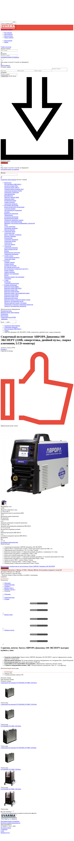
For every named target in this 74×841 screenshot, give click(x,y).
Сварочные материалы (11, 254)
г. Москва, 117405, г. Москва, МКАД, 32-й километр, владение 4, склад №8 (38, 570)
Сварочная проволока (11, 247)
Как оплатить (8, 34)
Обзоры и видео (9, 589)
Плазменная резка (6, 311)
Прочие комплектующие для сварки (15, 303)
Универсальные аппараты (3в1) (14, 189)
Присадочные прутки (11, 249)
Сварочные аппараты (11, 204)
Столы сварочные (9, 226)
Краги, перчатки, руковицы (12, 234)
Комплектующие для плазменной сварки (17, 293)
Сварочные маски (9, 231)
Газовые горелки (9, 262)
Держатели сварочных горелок (13, 220)
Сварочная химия (9, 259)
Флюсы (6, 251)
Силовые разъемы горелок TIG (13, 675)
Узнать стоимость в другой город (11, 573)
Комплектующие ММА (11, 286)
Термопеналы (8, 215)
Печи (6, 225)
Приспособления (9, 230)
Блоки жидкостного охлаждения (14, 207)
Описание (7, 583)
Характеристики (9, 584)
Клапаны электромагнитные (13, 221)
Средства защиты (9, 244)
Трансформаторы (9, 194)
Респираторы (8, 238)
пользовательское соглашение (10, 57)
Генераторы (4, 314)
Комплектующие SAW (11, 296)
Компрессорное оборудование (10, 312)
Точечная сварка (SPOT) (11, 187)
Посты (6, 275)
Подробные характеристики (9, 542)
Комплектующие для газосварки (14, 277)
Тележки (7, 212)
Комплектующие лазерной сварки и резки (17, 299)
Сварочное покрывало (11, 239)
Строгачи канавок (9, 208)
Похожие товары (6, 681)
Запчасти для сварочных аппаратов (15, 306)
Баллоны (7, 260)
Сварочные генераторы (11, 192)
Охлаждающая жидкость (11, 257)
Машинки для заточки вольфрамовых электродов (19, 223)
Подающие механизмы (11, 205)
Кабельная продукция (11, 298)
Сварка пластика (9, 202)
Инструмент (4, 316)
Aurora (6, 330)
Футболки (7, 282)
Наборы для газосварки (11, 273)
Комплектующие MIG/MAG (13, 288)
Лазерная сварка (9, 199)
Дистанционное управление (13, 210)
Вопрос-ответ (9, 588)
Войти (6, 42)
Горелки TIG (8, 673)
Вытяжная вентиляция (11, 218)
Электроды (7, 246)
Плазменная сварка (10, 200)
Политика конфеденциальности (10, 823)
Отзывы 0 (4, 349)
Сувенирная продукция (11, 283)
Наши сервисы (8, 37)
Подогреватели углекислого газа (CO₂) (16, 269)
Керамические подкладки (12, 252)
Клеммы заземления (10, 285)
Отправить (4, 162)
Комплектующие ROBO (11, 291)
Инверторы (7, 182)
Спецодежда (8, 243)
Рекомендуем (8, 671)
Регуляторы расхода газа (11, 267)
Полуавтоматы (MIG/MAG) (12, 184)
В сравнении (5, 578)
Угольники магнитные (11, 217)
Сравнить (4, 576)
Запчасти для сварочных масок (13, 301)
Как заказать (8, 32)
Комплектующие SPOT (11, 295)
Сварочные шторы (10, 241)
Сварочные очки (9, 233)
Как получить (8, 36)
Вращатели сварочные (11, 213)
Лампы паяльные (9, 272)
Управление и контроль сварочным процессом (18, 304)
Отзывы (7, 586)
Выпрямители (8, 195)
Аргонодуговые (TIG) (11, 186)
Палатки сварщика (10, 236)
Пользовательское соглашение (10, 821)
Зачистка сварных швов (11, 197)
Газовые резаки (9, 264)
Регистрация (8, 40)
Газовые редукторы (10, 265)
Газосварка (7, 278)
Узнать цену (4, 568)
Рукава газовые (9, 270)
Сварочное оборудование (8, 179)
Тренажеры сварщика (11, 228)
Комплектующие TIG (11, 290)
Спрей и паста (8, 256)
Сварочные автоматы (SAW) (13, 191)
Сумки (6, 280)
